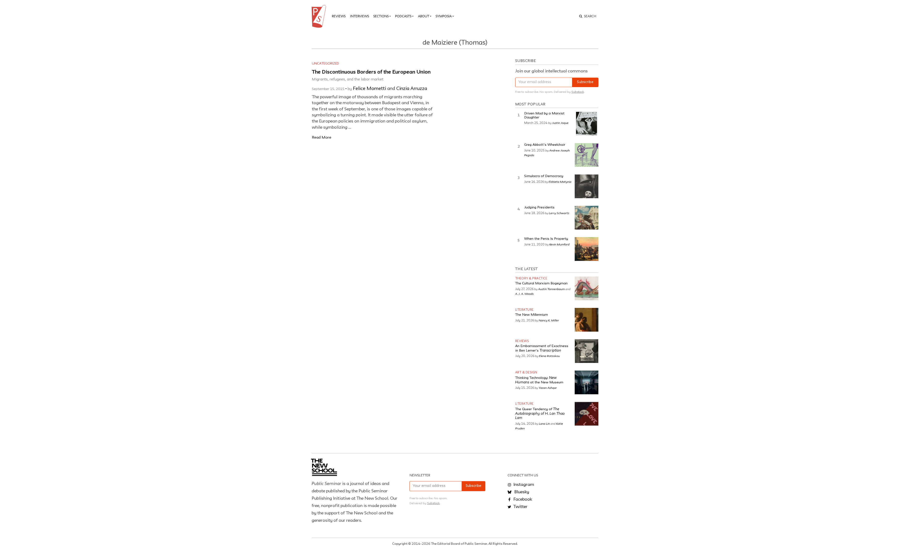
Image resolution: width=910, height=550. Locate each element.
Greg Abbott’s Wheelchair (544, 144)
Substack (577, 92)
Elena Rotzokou (549, 355)
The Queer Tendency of (540, 414)
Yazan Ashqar (548, 387)
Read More (321, 137)
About (423, 16)
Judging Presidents (539, 207)
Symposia (444, 16)
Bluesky (521, 492)
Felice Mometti (369, 89)
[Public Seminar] (320, 16)
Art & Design (526, 372)
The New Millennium (531, 314)
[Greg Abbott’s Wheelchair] (586, 155)
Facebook (522, 499)
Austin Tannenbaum (551, 289)
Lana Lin (544, 423)
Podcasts (403, 16)
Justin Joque (560, 122)
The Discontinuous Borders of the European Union (371, 72)
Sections (381, 16)
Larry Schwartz (559, 213)
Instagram (523, 485)
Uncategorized (325, 63)
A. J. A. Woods (524, 293)
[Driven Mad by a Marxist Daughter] (586, 124)
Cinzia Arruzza (411, 89)
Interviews (359, 16)
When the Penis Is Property (546, 238)
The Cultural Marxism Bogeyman (541, 283)
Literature (524, 310)
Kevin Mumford (559, 244)
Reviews (339, 16)
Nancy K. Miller (549, 320)
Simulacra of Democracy (543, 176)
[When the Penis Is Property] (586, 249)
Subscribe (585, 82)
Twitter (520, 507)
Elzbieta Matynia (560, 181)
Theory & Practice (531, 278)
